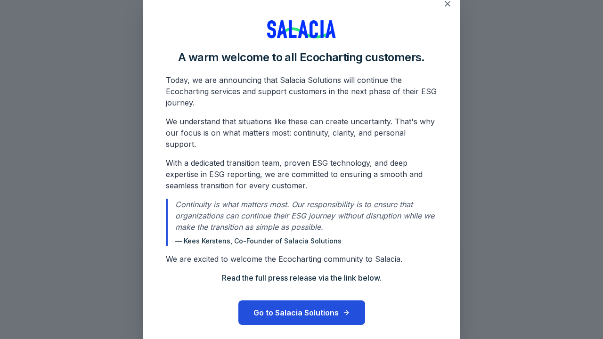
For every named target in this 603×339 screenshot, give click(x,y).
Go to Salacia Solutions (296, 312)
